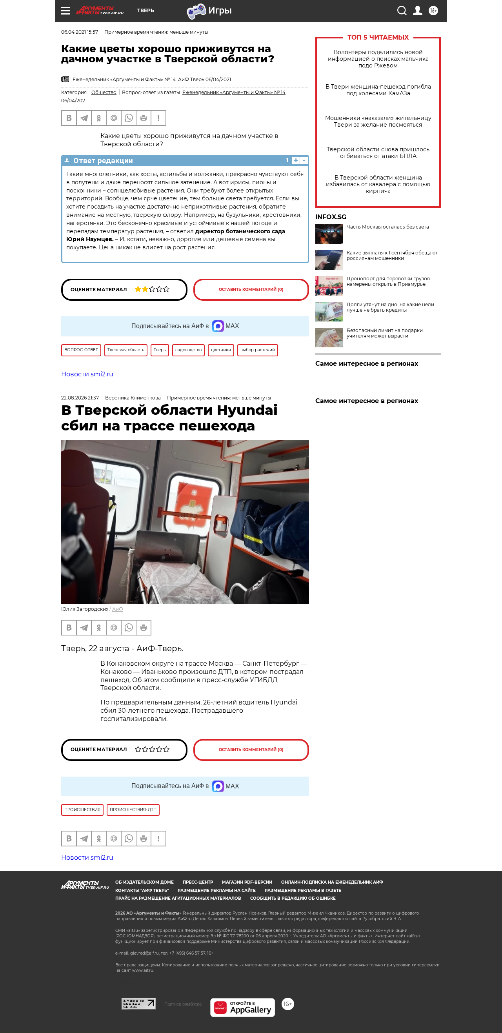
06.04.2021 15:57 (79, 32)
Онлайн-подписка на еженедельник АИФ (332, 882)
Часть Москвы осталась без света (388, 227)
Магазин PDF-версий (247, 882)
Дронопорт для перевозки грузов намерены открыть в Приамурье (388, 281)
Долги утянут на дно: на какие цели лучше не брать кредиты (390, 307)
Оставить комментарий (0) (251, 289)
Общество (103, 92)
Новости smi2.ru (87, 374)
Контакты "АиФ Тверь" (142, 890)
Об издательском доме (144, 882)
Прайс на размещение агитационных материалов (178, 898)
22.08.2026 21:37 (80, 398)
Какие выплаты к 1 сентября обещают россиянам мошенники (392, 255)
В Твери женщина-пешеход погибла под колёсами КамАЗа (378, 90)
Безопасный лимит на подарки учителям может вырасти (385, 333)
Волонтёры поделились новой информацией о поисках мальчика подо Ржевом (378, 59)
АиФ (117, 609)
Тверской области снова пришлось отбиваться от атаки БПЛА (378, 153)
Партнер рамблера (183, 1004)
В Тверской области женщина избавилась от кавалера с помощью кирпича (378, 184)
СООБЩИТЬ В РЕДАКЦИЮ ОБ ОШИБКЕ (293, 898)
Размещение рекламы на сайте (217, 890)
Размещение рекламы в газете (303, 890)
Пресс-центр (198, 882)
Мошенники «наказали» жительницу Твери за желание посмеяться (378, 121)
